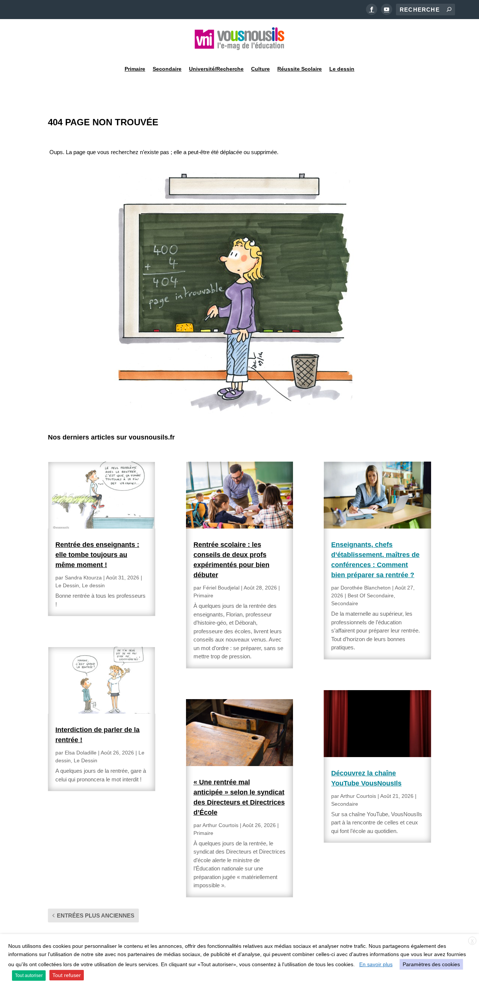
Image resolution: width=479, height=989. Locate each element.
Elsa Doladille (81, 753)
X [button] (472, 941)
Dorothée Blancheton (366, 588)
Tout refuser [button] (66, 975)
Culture (260, 69)
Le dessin (341, 69)
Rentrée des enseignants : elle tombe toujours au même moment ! (97, 555)
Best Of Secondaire (371, 595)
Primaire (135, 69)
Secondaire (167, 69)
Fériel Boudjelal (221, 588)
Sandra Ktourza (83, 578)
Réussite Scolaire (299, 69)
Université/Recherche (216, 69)
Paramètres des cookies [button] (431, 964)
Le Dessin (67, 585)
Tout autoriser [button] (29, 975)
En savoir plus (376, 964)
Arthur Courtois (220, 825)
